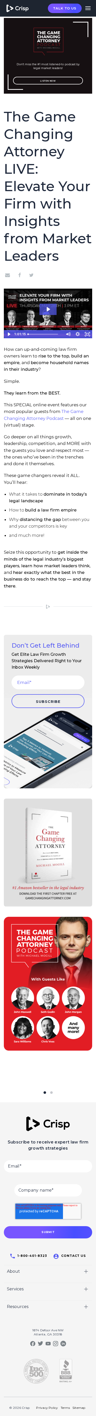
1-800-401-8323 (32, 1256)
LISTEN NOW (48, 81)
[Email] (9, 275)
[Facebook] (20, 275)
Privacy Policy (47, 1408)
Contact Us (73, 1256)
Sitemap (79, 1408)
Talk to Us (64, 8)
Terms (65, 1408)
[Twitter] (31, 275)
